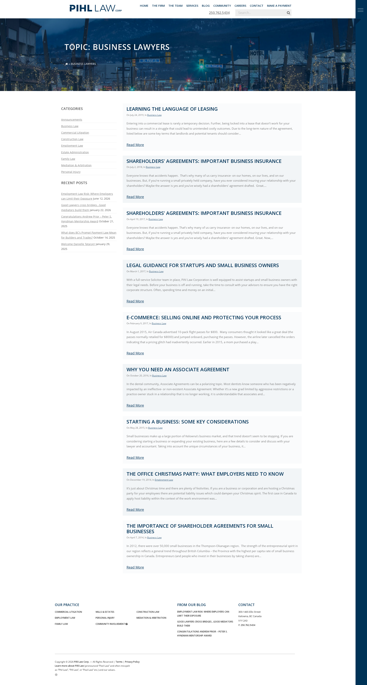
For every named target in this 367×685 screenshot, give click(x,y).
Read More (135, 144)
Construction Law (72, 139)
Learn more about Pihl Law (69, 665)
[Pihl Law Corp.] (95, 6)
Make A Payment (279, 5)
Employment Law (72, 145)
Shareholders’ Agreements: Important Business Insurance (204, 161)
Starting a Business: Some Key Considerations (188, 421)
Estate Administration (75, 152)
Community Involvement (111, 623)
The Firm (158, 5)
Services (192, 5)
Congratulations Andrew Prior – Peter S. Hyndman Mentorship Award (202, 633)
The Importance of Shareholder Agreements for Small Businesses (200, 528)
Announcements (71, 119)
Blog (206, 5)
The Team (175, 5)
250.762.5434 (219, 12)
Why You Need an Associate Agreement (178, 369)
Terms (119, 661)
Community (222, 5)
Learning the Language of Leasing (172, 109)
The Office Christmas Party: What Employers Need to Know (205, 473)
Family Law (68, 159)
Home (144, 5)
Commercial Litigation (75, 132)
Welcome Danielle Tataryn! (78, 244)
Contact (256, 5)
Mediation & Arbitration (76, 165)
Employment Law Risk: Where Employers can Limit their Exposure (203, 613)
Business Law (69, 126)
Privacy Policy (132, 661)
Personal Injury (70, 172)
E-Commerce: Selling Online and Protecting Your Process (204, 317)
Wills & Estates (105, 611)
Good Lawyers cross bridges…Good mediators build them (205, 623)
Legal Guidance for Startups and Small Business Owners (203, 265)
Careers (240, 5)
